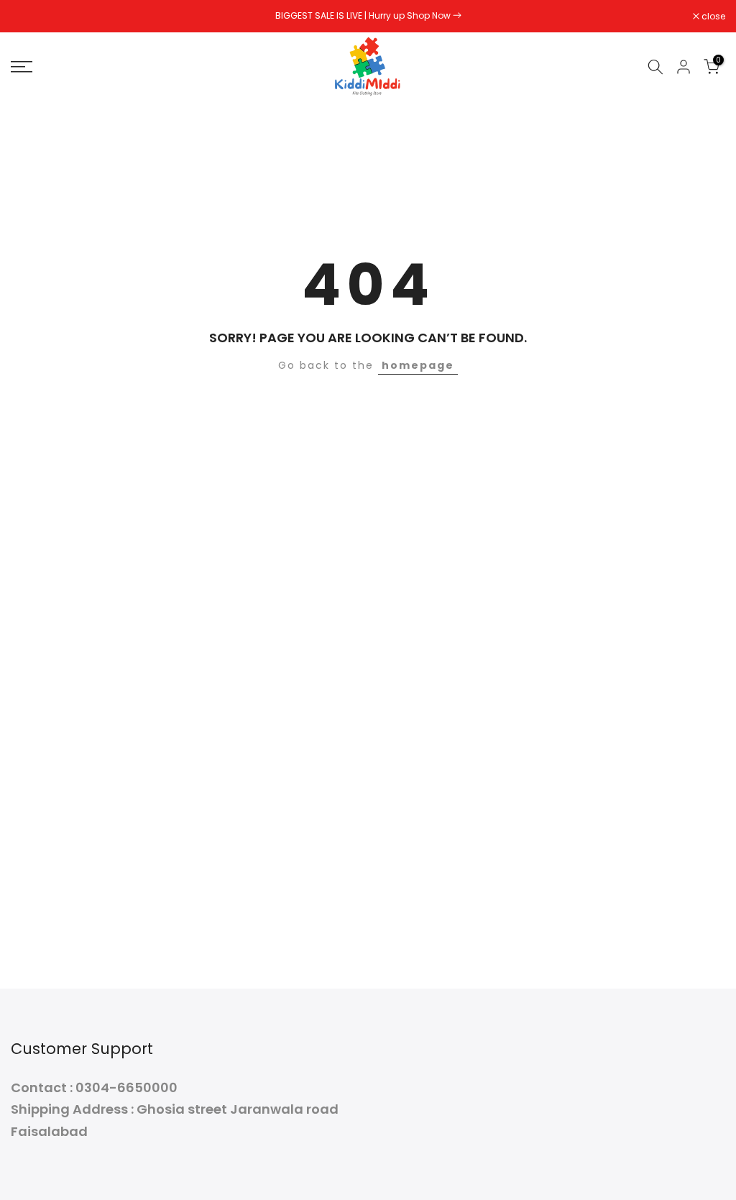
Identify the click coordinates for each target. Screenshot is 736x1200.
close (30, 16)
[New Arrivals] (457, 15)
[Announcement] (368, 16)
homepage (418, 365)
